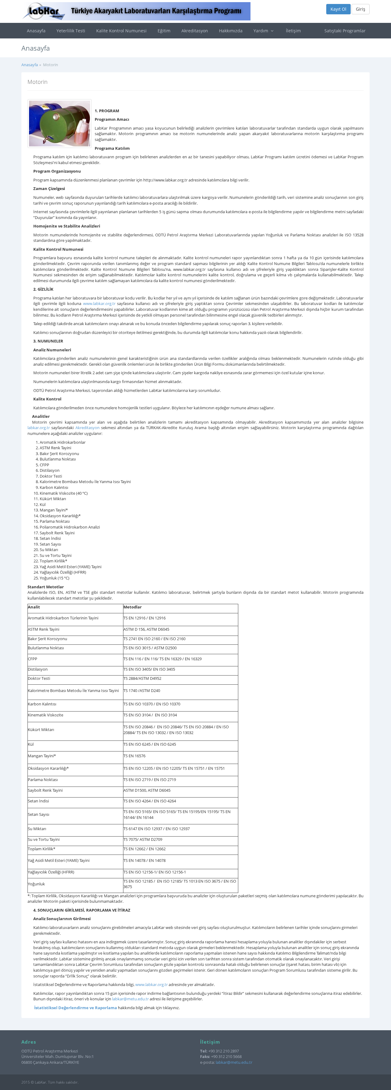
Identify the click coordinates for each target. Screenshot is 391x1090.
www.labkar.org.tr (99, 303)
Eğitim (164, 31)
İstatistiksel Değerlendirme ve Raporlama (75, 1007)
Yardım (261, 31)
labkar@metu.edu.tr (130, 999)
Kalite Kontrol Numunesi (121, 31)
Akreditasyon (194, 31)
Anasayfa (36, 31)
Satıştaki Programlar (345, 31)
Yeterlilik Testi (71, 31)
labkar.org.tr (38, 427)
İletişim (293, 31)
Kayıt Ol (338, 9)
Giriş (360, 9)
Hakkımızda (231, 31)
